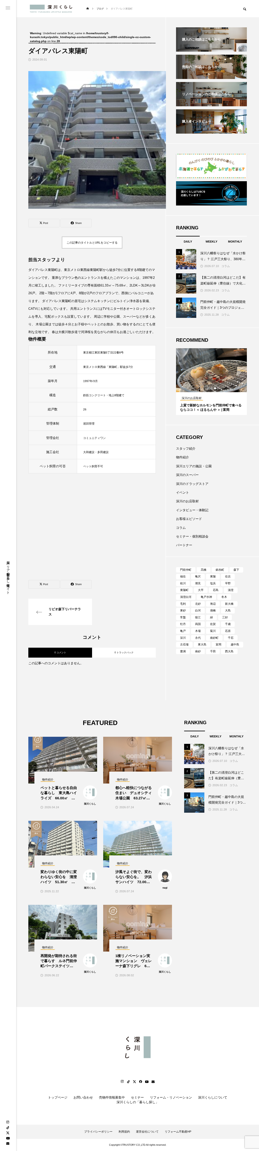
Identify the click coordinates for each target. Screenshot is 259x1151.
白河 (198, 610)
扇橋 (213, 610)
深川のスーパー (187, 475)
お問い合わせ (83, 1097)
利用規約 (124, 1131)
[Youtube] (8, 1138)
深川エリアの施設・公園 (194, 466)
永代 (198, 637)
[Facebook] (140, 1081)
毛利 (183, 603)
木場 (198, 630)
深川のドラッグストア (192, 484)
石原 (228, 630)
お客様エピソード (189, 519)
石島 (216, 590)
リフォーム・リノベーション (171, 1097)
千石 (231, 637)
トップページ (57, 1097)
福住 (183, 576)
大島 (228, 610)
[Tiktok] (128, 1081)
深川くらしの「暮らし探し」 (138, 1102)
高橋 (203, 569)
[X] (7, 1132)
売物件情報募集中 (112, 1097)
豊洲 (183, 651)
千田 (213, 651)
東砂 (183, 610)
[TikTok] (7, 1127)
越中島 (235, 644)
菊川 (213, 630)
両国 (198, 624)
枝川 (183, 583)
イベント (182, 492)
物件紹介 (182, 457)
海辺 (213, 603)
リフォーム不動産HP (178, 1131)
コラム (225, 266)
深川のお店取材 (187, 501)
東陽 (213, 576)
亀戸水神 (206, 596)
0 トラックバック (124, 652)
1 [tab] (208, 388)
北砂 (198, 603)
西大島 (229, 651)
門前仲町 (185, 569)
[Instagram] (7, 1122)
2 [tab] (211, 388)
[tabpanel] (211, 381)
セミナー (137, 1097)
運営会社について (147, 1131)
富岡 (218, 644)
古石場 (184, 644)
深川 (183, 637)
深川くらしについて (212, 1097)
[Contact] (7, 1143)
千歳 (228, 624)
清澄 (231, 590)
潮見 (198, 583)
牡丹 (183, 624)
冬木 (224, 596)
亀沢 (198, 576)
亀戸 (183, 630)
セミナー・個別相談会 (192, 536)
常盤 (183, 617)
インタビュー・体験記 (192, 510)
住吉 (228, 576)
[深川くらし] (51, 8)
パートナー (184, 545)
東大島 (202, 644)
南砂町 (214, 637)
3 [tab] (215, 388)
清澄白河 (185, 596)
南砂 (198, 651)
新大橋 (229, 603)
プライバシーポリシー (98, 1131)
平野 (228, 583)
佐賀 (213, 624)
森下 (236, 569)
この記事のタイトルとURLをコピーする (92, 242)
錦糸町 (220, 569)
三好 (225, 617)
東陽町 (184, 590)
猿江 (198, 617)
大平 (201, 590)
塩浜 (213, 583)
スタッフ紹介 (185, 448)
